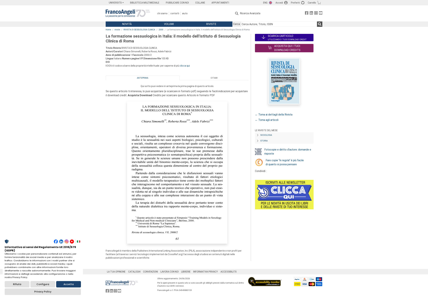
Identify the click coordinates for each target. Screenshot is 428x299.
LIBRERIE (186, 271)
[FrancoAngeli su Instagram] (316, 13)
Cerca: (236, 24)
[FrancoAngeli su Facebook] (306, 13)
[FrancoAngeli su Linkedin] (311, 13)
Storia (264, 141)
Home (108, 29)
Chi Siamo (162, 13)
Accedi (279, 2)
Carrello (312, 2)
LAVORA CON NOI (169, 271)
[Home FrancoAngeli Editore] (128, 13)
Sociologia (266, 135)
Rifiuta (17, 284)
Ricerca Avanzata (250, 13)
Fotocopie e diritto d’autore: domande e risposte (287, 151)
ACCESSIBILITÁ (229, 271)
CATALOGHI (134, 271)
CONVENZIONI (150, 271)
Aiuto (185, 13)
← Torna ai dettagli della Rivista (273, 114)
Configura (42, 284)
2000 (161, 29)
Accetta (69, 284)
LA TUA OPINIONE (116, 271)
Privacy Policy (42, 291)
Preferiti (295, 2)
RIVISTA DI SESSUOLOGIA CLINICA (139, 29)
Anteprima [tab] (142, 78)
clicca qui (185, 65)
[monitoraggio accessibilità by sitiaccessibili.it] (265, 279)
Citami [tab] (214, 78)
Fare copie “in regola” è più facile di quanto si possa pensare (285, 162)
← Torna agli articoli (266, 120)
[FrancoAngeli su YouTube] (320, 13)
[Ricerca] (319, 24)
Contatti (174, 13)
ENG (265, 2)
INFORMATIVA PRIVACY (205, 271)
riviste (117, 29)
